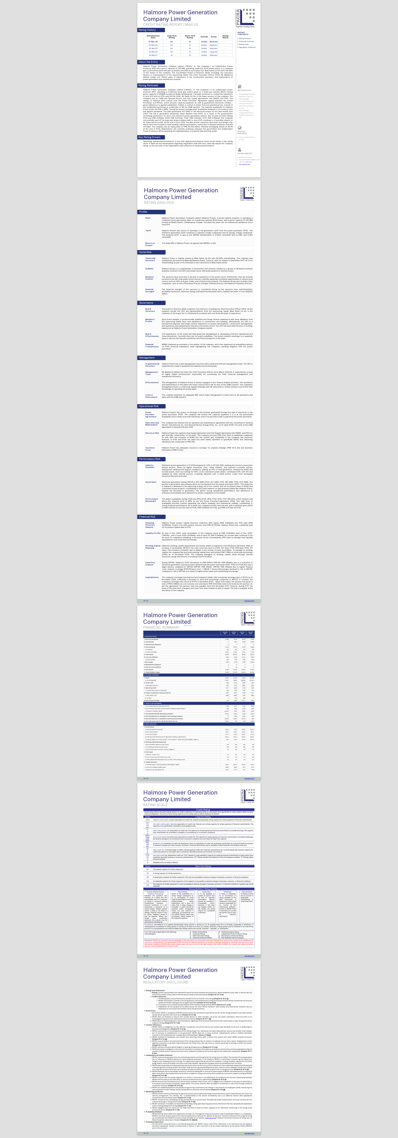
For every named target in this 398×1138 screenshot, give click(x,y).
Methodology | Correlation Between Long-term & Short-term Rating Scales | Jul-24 (246, 103)
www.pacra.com (244, 164)
